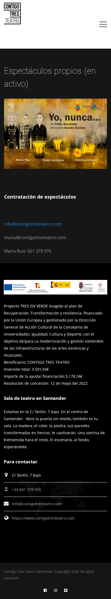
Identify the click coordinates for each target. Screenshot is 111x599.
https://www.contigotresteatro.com (43, 518)
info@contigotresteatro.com (33, 224)
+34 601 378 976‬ (26, 489)
